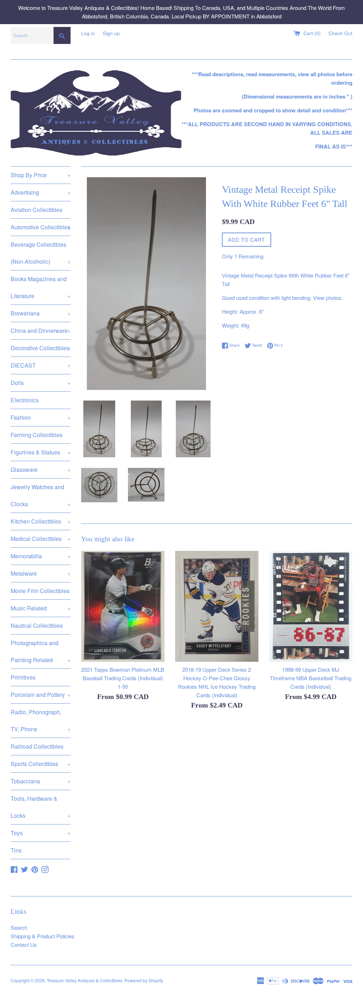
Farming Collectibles (36, 435)
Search (19, 927)
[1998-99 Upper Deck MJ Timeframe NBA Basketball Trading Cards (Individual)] (310, 606)
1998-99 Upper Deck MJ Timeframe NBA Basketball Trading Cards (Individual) (310, 678)
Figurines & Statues (41, 452)
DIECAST (41, 365)
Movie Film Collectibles (40, 591)
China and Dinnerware (41, 330)
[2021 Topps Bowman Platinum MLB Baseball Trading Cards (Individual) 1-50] (122, 606)
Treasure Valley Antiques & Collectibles (84, 980)
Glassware (41, 469)
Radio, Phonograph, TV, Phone (41, 720)
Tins (16, 850)
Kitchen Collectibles (41, 521)
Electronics (25, 400)
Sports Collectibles (41, 764)
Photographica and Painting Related (41, 651)
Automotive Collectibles (41, 227)
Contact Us (24, 944)
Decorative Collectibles (41, 348)
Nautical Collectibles (37, 625)
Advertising (41, 192)
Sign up (111, 33)
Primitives (23, 677)
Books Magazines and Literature (41, 287)
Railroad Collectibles (37, 746)
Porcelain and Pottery (41, 695)
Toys (41, 833)
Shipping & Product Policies (42, 936)
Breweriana (41, 313)
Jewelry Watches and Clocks (41, 495)
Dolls (41, 383)
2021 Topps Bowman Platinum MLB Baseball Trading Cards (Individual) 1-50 (122, 678)
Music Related (41, 608)
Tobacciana (41, 781)
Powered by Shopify (143, 980)
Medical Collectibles (41, 539)
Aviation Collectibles (36, 210)
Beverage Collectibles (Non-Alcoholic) (41, 252)
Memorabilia (41, 556)
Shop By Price (41, 175)
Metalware (41, 573)
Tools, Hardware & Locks (41, 807)
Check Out (340, 33)
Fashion (41, 417)
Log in (88, 33)
